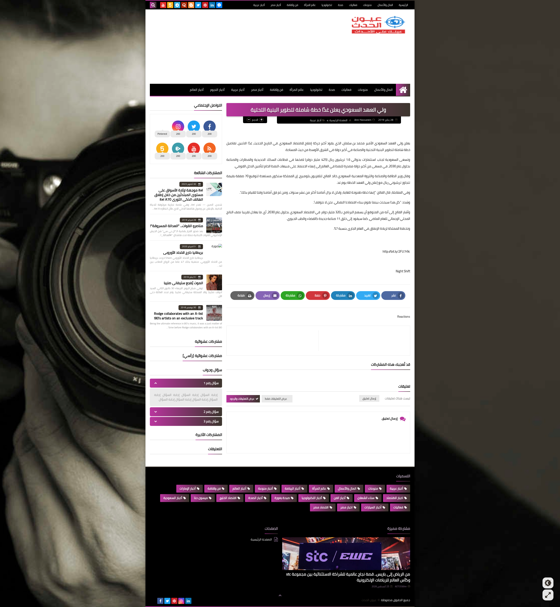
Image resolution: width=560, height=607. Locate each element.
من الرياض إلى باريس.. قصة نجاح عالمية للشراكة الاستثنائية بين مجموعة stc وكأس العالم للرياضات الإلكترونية (348, 577)
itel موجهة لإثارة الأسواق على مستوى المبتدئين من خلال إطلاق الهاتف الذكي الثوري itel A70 (178, 195)
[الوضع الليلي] (547, 582)
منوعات (367, 4)
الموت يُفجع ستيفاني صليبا (183, 283)
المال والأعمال (385, 4)
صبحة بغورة (282, 498)
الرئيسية (403, 4)
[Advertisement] (229, 46)
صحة (340, 4)
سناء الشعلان (365, 498)
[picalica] (153, 601)
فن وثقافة (292, 4)
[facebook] (160, 601)
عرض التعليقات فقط (276, 398)
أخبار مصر (276, 4)
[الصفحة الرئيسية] (403, 90)
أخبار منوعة (265, 488)
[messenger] (219, 5)
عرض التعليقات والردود (242, 398)
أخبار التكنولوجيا (312, 498)
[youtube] (163, 5)
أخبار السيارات (373, 507)
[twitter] (198, 5)
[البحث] (153, 5)
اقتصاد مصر (321, 507)
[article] (274, 340)
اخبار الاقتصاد (394, 498)
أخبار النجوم (217, 90)
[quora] (184, 5)
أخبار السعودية (172, 498)
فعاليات (353, 4)
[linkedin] (212, 5)
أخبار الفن (340, 498)
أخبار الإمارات (188, 488)
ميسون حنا (201, 498)
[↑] (280, 595)
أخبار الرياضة (292, 488)
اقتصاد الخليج (228, 498)
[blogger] (191, 5)
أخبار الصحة (255, 498)
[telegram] (177, 5)
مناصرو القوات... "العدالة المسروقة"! (176, 225)
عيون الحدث (369, 600)
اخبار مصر (346, 507)
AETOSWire (401, 586)
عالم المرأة (310, 4)
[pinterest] (205, 5)
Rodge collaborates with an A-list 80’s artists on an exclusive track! (178, 315)
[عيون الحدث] (378, 24)
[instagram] (181, 601)
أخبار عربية (259, 4)
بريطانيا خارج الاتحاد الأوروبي (183, 252)
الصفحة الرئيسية (338, 120)
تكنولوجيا (327, 4)
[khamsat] (170, 5)
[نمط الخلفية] (547, 595)
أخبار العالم (197, 90)
